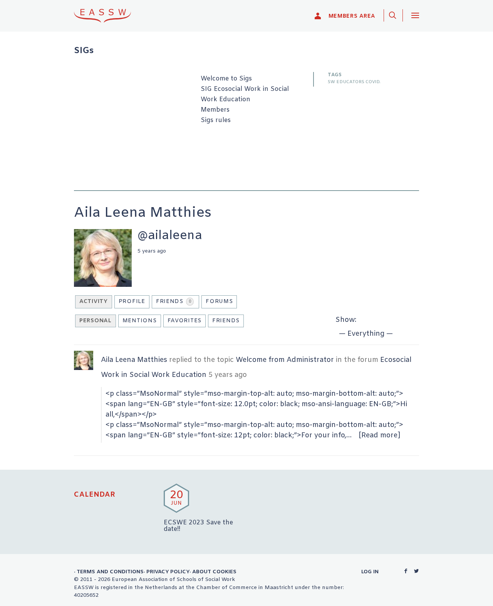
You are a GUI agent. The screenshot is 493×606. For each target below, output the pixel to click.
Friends (173, 301)
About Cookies (214, 571)
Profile (132, 301)
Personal (95, 321)
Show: (345, 320)
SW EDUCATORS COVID (353, 82)
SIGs (84, 51)
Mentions (139, 321)
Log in (370, 571)
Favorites (184, 321)
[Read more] (380, 435)
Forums (219, 301)
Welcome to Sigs (226, 79)
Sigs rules (216, 120)
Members (215, 110)
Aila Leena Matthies (134, 360)
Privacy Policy (167, 571)
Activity (93, 301)
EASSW (107, 15)
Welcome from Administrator (285, 360)
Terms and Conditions (110, 571)
